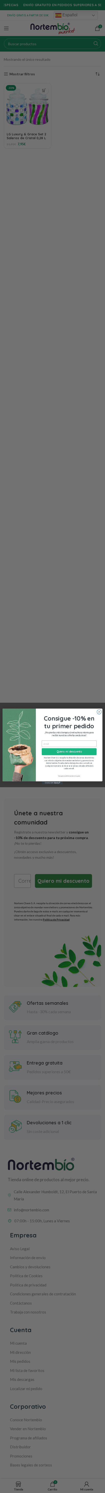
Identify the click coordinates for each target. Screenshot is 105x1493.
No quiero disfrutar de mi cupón (69, 776)
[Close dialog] (99, 712)
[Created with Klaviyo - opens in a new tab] (52, 782)
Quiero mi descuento (69, 751)
